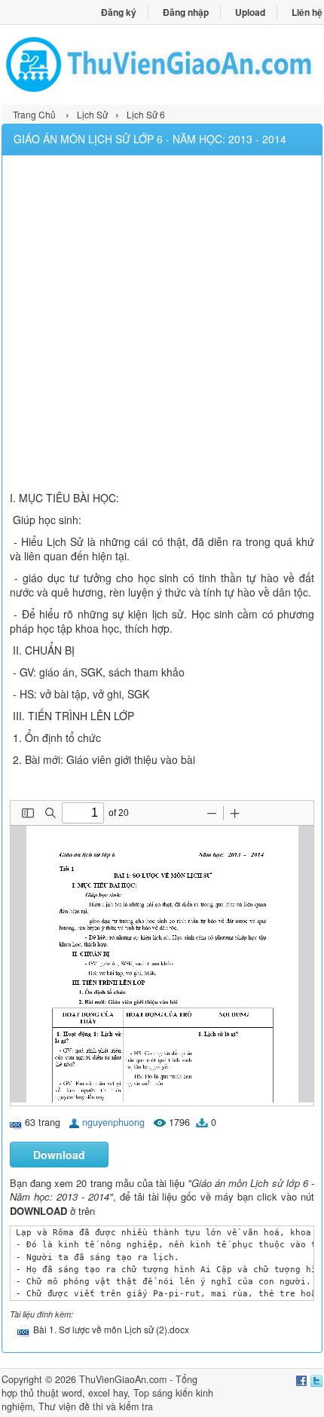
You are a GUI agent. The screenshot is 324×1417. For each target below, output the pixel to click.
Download (59, 1154)
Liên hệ (307, 12)
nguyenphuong (113, 1122)
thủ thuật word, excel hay (73, 1393)
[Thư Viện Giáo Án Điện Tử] (162, 64)
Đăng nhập (186, 12)
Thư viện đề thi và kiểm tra (95, 1406)
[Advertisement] (162, 325)
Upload (250, 12)
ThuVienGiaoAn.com (123, 1379)
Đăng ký (118, 12)
